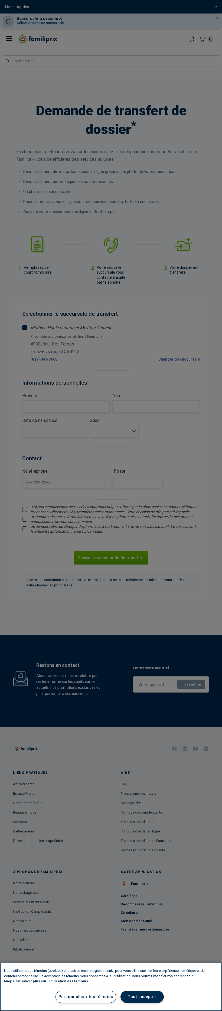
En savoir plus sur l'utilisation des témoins (52, 981)
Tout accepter (142, 997)
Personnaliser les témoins (85, 997)
